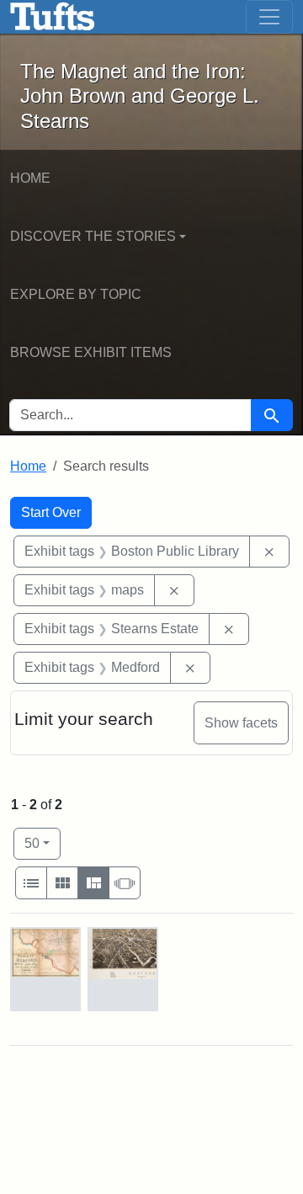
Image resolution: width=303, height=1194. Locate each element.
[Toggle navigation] (269, 17)
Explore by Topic (75, 294)
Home (30, 178)
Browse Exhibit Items (91, 352)
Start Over (51, 512)
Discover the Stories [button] (93, 236)
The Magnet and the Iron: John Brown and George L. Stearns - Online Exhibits (52, 17)
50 (42, 842)
